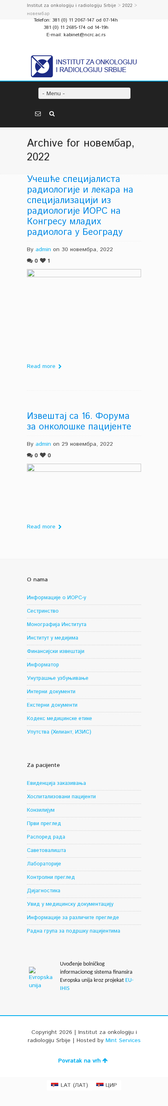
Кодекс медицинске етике (59, 719)
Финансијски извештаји (55, 651)
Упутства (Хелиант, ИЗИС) (59, 732)
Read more (41, 366)
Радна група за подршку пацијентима (73, 931)
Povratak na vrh (79, 1061)
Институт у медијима (52, 638)
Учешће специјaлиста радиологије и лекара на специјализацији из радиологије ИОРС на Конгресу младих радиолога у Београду (80, 206)
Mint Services (123, 1040)
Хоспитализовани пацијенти (61, 797)
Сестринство (43, 611)
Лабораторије (44, 864)
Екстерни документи (52, 705)
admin (43, 249)
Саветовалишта (46, 850)
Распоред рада (46, 837)
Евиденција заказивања (56, 783)
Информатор (43, 665)
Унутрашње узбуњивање (57, 678)
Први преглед (44, 824)
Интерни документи (51, 692)
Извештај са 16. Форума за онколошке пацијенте (79, 422)
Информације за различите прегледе (73, 918)
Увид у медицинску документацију (70, 904)
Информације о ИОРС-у (56, 598)
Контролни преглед (51, 877)
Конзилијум (41, 810)
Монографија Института (56, 625)
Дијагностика (43, 891)
